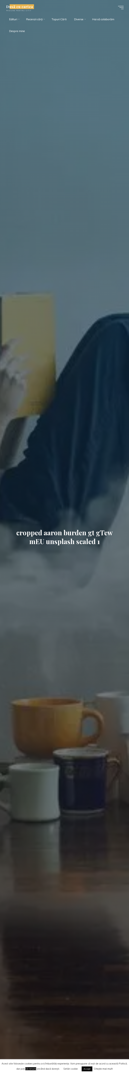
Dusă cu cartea (19, 6)
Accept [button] (87, 1069)
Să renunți (30, 1068)
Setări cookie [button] (70, 1068)
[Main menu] (121, 7)
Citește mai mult (103, 1068)
